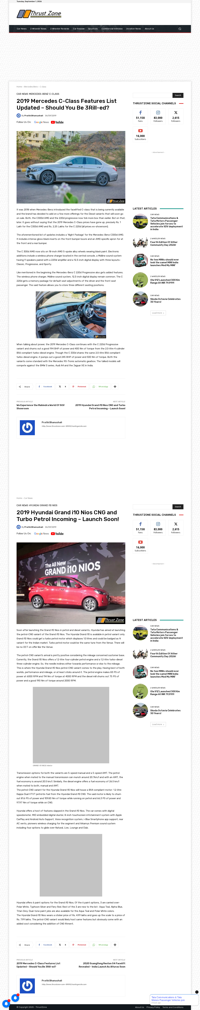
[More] (115, 386)
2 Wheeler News (157, 238)
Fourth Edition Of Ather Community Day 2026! (164, 243)
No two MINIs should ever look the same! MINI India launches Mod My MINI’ (164, 262)
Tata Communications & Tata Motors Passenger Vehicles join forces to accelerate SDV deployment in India (166, 224)
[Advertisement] (126, 14)
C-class (43, 86)
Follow (158, 111)
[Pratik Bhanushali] (19, 115)
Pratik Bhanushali (33, 116)
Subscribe (140, 129)
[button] (179, 29)
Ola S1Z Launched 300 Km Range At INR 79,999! (165, 281)
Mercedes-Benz (31, 86)
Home (19, 86)
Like (140, 111)
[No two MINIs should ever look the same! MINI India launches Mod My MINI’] (140, 261)
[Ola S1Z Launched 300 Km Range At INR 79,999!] (140, 279)
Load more (157, 313)
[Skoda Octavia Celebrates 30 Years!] (140, 299)
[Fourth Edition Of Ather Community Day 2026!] (140, 242)
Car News (22, 94)
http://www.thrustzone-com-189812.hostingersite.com (64, 426)
